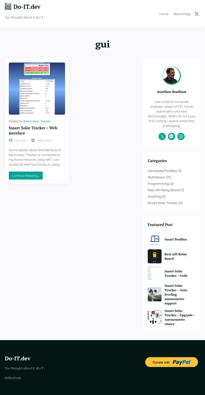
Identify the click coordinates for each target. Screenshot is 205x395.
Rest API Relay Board (164, 190)
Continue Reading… (27, 176)
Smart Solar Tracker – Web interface (33, 130)
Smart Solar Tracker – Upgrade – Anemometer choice (180, 317)
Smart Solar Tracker (37, 121)
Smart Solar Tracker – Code (176, 273)
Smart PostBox (176, 239)
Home (164, 14)
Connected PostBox (162, 171)
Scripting (154, 196)
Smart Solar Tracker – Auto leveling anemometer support (176, 294)
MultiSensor (156, 177)
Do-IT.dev (26, 6)
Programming (158, 184)
